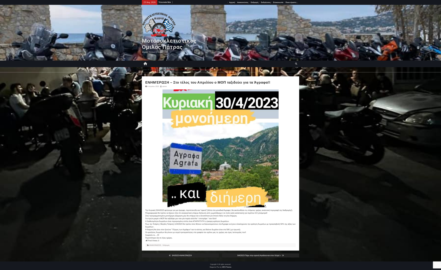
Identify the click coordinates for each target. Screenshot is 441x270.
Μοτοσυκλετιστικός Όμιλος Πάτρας (169, 43)
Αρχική (232, 2)
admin (164, 86)
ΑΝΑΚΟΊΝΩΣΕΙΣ (155, 245)
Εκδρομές (255, 2)
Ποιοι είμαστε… (292, 2)
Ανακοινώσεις (242, 2)
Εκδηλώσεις (266, 2)
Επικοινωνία (278, 2)
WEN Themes (226, 267)
